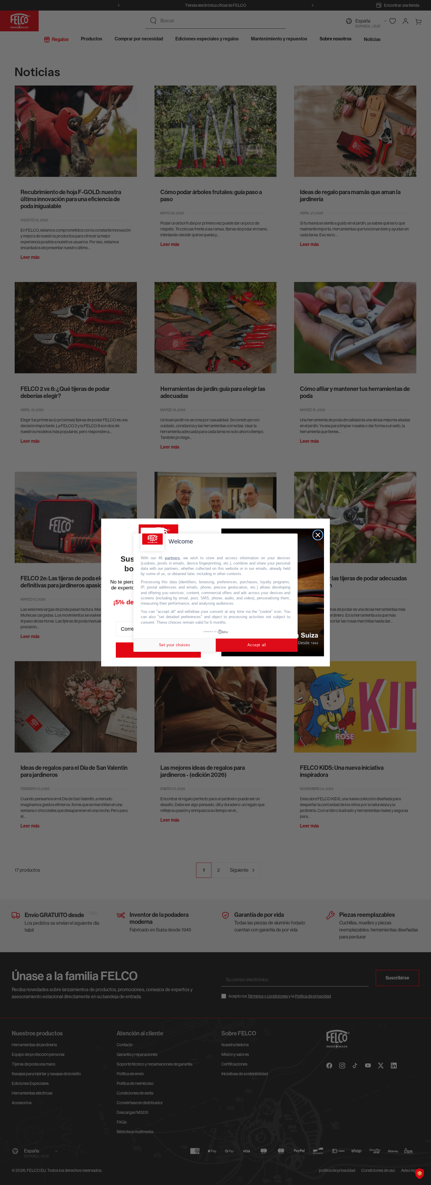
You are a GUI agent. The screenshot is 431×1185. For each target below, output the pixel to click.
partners (172, 557)
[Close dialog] (318, 535)
